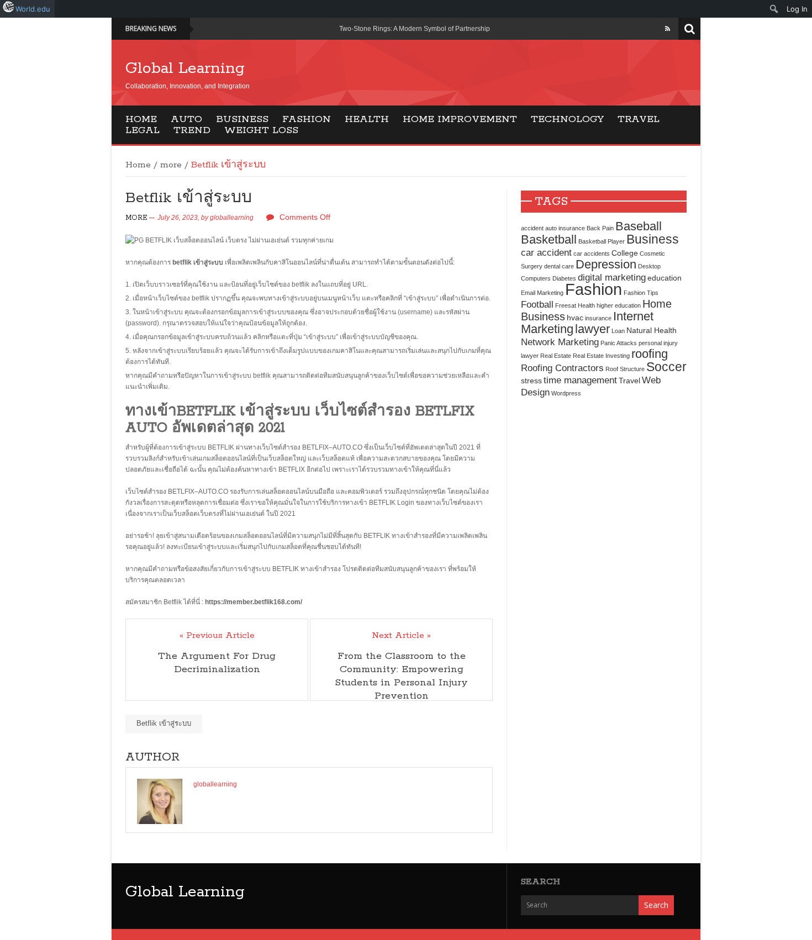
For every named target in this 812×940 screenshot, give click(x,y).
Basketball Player (601, 241)
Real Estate (555, 355)
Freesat (565, 305)
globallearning (232, 217)
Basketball (549, 239)
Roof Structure (625, 369)
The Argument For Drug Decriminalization (217, 662)
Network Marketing (560, 341)
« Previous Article (217, 635)
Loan (618, 331)
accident (532, 228)
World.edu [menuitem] (32, 8)
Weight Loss (261, 130)
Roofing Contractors (562, 367)
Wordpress (566, 393)
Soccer (666, 367)
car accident (546, 252)
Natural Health (651, 330)
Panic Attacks (618, 343)
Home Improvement (460, 119)
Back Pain (600, 228)
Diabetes (564, 278)
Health (367, 119)
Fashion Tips (641, 292)
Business (242, 119)
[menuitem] (774, 9)
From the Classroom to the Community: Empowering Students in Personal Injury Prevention (401, 676)
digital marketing (612, 277)
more (171, 165)
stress (531, 380)
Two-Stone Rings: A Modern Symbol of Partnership (414, 29)
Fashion (306, 119)
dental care (559, 266)
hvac (575, 317)
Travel (639, 119)
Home (141, 119)
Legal (142, 130)
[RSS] (667, 29)
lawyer (592, 329)
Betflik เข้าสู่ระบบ (163, 723)
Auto (186, 119)
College (624, 253)
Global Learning (185, 68)
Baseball (638, 226)
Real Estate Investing (601, 355)
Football (537, 304)
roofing (649, 354)
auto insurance (565, 228)
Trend (191, 130)
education (664, 277)
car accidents (591, 253)
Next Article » (401, 635)
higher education (619, 305)
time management (580, 379)
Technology (567, 119)
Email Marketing (542, 292)
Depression (606, 264)
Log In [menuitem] (797, 8)
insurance (598, 318)
